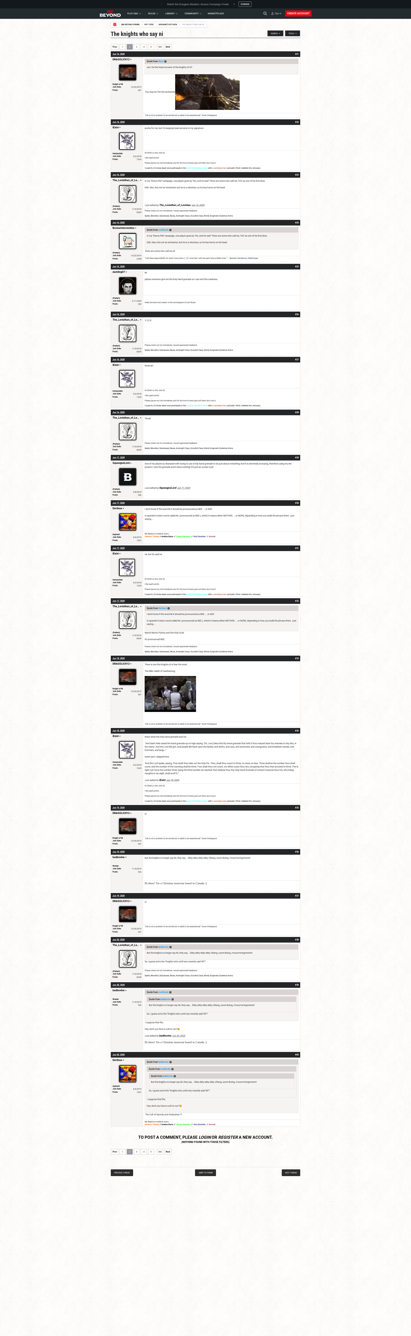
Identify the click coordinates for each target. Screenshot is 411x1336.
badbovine (163, 947)
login (205, 1137)
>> (165, 61)
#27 (297, 359)
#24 (297, 222)
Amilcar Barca (167, 536)
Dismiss (245, 4)
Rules (151, 13)
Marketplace (216, 13)
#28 (297, 412)
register (228, 1137)
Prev (115, 47)
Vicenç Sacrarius (183, 536)
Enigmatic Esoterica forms (221, 216)
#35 (297, 807)
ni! (146, 153)
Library (170, 13)
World (206, 216)
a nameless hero (219, 168)
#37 (297, 895)
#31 (297, 548)
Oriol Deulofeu (199, 536)
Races (172, 216)
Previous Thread (122, 1172)
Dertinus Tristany (152, 536)
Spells (147, 216)
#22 (297, 122)
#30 (297, 503)
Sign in (278, 13)
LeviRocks (163, 230)
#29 (297, 457)
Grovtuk (212, 536)
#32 (297, 601)
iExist (160, 61)
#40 (297, 1054)
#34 (297, 730)
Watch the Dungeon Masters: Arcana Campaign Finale (198, 4)
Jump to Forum (205, 1172)
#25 (297, 266)
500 (160, 47)
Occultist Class (196, 216)
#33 (297, 658)
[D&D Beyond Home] (110, 13)
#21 (297, 54)
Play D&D (132, 13)
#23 (297, 175)
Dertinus (162, 608)
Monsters (155, 216)
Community (192, 13)
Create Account (298, 13)
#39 (297, 985)
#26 (297, 314)
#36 (297, 852)
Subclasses (164, 216)
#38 (297, 939)
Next (168, 47)
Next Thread (291, 1172)
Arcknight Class (183, 216)
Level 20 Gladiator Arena (197, 168)
